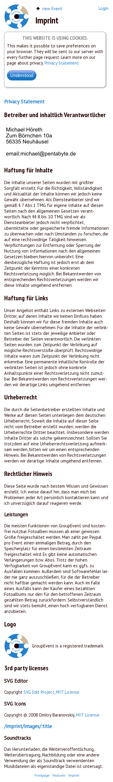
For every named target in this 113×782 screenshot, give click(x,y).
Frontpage (41, 775)
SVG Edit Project (39, 692)
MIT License (67, 692)
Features (58, 775)
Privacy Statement (62, 63)
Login (103, 8)
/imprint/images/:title (28, 726)
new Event (51, 8)
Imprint (73, 775)
